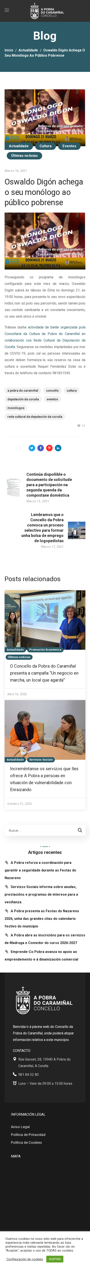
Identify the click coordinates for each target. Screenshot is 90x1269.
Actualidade (28, 50)
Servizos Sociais (41, 759)
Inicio (9, 50)
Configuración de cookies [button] (25, 1259)
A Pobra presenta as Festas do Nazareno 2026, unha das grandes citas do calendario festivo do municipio (42, 918)
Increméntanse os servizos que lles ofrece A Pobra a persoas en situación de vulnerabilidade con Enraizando (44, 779)
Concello (52, 390)
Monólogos (15, 408)
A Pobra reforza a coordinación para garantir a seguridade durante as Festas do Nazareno (40, 870)
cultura (72, 390)
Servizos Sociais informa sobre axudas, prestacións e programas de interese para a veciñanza (41, 894)
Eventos (69, 146)
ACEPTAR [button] (55, 1259)
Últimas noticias (24, 156)
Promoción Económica (45, 649)
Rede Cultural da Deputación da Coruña (34, 416)
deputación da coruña (23, 399)
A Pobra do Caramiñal (22, 390)
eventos (52, 399)
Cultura (46, 146)
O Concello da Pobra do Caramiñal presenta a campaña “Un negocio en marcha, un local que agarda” (44, 673)
